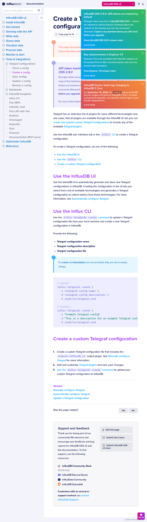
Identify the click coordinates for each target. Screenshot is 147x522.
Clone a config (20, 68)
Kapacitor (14, 124)
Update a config (21, 81)
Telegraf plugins (72, 126)
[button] (3, 22)
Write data (12, 36)
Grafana (14, 115)
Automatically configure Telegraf (90, 198)
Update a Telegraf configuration (71, 398)
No (133, 410)
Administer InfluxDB (18, 141)
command (86, 217)
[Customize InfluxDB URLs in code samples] (139, 4)
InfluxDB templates (20, 94)
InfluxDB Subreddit (72, 484)
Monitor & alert (15, 54)
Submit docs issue (115, 437)
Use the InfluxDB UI (68, 154)
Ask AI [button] (141, 517)
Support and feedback (73, 428)
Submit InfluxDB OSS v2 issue (114, 446)
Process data (14, 50)
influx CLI (14, 98)
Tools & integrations (18, 59)
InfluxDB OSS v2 (16, 18)
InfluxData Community (74, 479)
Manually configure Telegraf (68, 390)
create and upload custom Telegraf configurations (81, 122)
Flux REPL (15, 102)
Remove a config (21, 85)
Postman (14, 132)
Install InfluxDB (15, 22)
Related (57, 386)
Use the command (85, 369)
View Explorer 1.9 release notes (100, 71)
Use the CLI (69, 159)
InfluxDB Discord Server (75, 475)
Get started (13, 27)
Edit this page (112, 429)
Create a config (21, 72)
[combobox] (22, 11)
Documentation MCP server (25, 137)
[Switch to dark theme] (143, 4)
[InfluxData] (12, 4)
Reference (12, 146)
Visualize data (14, 45)
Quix (11, 128)
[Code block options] (135, 279)
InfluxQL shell (17, 106)
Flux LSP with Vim (19, 111)
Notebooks (15, 89)
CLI (108, 134)
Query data (13, 41)
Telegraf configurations (22, 63)
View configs (19, 76)
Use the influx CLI (72, 211)
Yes (123, 410)
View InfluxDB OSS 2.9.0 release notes (103, 40)
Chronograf (15, 119)
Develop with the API (19, 31)
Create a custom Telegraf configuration (79, 164)
